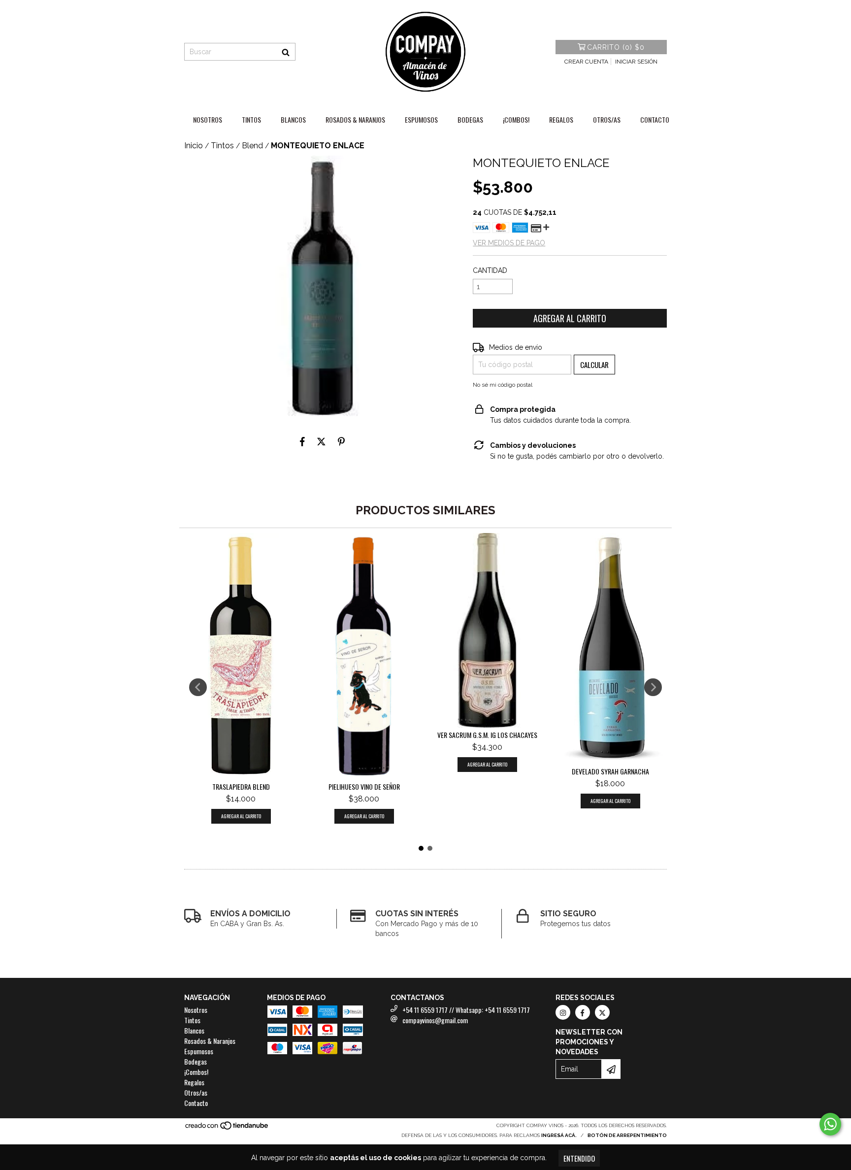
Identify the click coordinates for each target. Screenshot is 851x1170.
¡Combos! (516, 119)
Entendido (579, 1158)
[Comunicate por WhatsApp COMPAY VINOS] (830, 1124)
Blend (252, 145)
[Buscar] (285, 52)
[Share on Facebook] (302, 441)
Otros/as (607, 119)
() (616, 47)
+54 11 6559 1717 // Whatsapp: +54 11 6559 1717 (466, 1009)
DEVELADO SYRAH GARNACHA (610, 771)
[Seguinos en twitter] (602, 1012)
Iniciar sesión (636, 61)
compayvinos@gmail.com (435, 1020)
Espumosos (421, 119)
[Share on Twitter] (321, 441)
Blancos (293, 119)
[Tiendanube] (227, 1128)
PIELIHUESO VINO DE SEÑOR (364, 787)
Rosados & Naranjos (355, 119)
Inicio (193, 145)
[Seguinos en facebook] (582, 1012)
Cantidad (490, 270)
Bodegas (470, 119)
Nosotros (207, 119)
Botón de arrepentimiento (627, 1135)
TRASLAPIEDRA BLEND (241, 787)
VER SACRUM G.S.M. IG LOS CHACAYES (487, 735)
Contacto (654, 119)
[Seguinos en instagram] (563, 1012)
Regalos (561, 119)
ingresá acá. (559, 1135)
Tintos (251, 119)
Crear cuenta (586, 61)
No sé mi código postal (502, 384)
